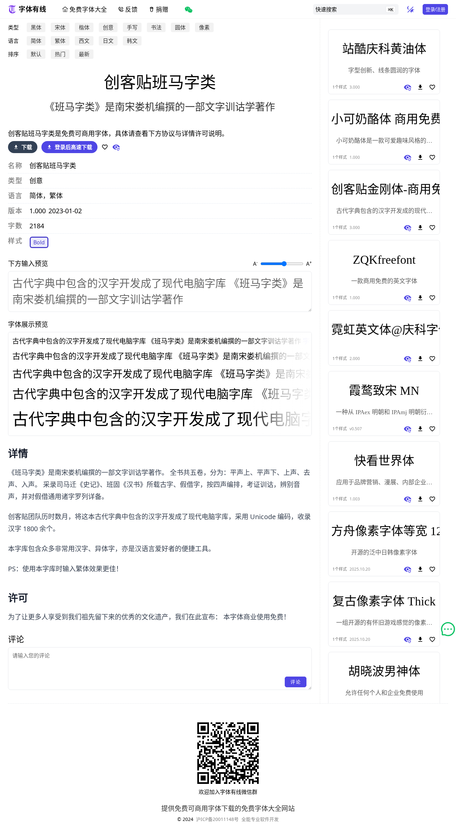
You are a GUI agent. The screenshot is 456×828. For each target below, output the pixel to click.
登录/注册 (435, 9)
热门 (60, 54)
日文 (108, 40)
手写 (132, 27)
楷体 (84, 27)
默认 (36, 54)
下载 (26, 147)
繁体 (60, 40)
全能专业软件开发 (260, 819)
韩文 (132, 40)
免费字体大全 (88, 9)
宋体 (60, 27)
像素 (204, 27)
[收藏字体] (104, 147)
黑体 (36, 27)
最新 (84, 54)
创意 (108, 27)
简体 (36, 40)
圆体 (180, 27)
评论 (295, 682)
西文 (84, 40)
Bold (39, 242)
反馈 (131, 9)
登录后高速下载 (73, 147)
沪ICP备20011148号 (217, 819)
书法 (156, 27)
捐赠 (162, 9)
